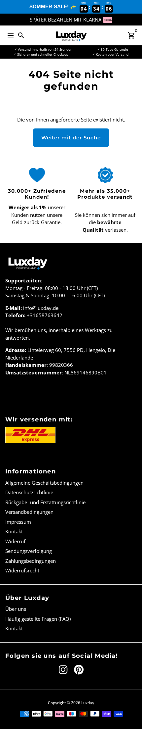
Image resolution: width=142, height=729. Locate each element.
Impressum (18, 521)
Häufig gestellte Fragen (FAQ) (38, 618)
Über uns (15, 609)
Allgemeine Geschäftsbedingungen (44, 482)
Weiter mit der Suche (71, 137)
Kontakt (14, 531)
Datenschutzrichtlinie (29, 492)
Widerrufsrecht (22, 570)
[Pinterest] (79, 670)
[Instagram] (63, 670)
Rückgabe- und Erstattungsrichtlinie (45, 502)
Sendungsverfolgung (28, 551)
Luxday (87, 702)
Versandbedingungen (29, 512)
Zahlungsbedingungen (30, 561)
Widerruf (15, 541)
